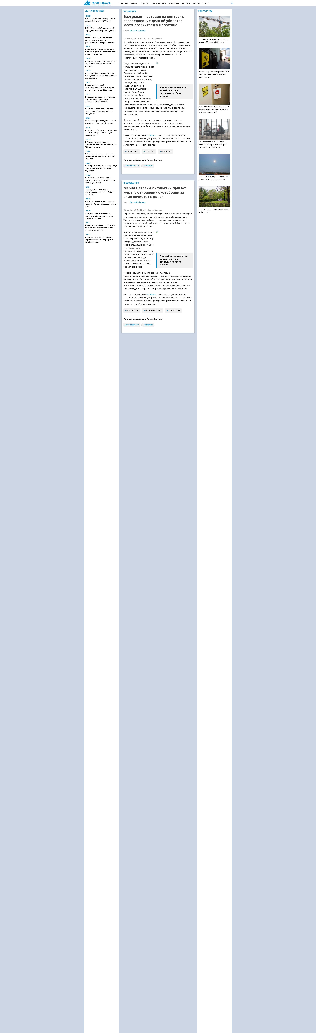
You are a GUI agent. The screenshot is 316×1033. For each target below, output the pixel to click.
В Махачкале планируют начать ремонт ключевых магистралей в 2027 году (99, 156)
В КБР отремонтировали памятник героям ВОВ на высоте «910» (214, 178)
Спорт (205, 3)
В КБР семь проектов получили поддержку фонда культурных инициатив (99, 111)
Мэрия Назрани (153, 310)
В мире (134, 3)
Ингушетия (132, 310)
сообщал (151, 135)
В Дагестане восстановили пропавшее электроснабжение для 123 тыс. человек (100, 144)
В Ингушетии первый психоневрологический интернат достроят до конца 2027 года (100, 87)
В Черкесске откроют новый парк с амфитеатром (214, 210)
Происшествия (159, 3)
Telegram (148, 165)
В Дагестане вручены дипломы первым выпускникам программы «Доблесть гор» (99, 239)
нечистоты (174, 310)
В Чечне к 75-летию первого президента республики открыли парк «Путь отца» (100, 180)
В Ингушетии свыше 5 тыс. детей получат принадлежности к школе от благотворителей (100, 227)
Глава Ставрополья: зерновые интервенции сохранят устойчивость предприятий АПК (99, 40)
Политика (123, 3)
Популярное (129, 11)
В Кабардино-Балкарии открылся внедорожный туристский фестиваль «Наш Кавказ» (100, 99)
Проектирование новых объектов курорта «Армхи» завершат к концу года (101, 204)
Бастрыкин (132, 151)
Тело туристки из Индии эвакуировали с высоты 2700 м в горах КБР (99, 192)
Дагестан (149, 151)
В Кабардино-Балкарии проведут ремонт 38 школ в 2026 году (100, 19)
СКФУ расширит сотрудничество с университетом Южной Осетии (100, 121)
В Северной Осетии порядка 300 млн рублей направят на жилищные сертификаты (101, 75)
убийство (166, 151)
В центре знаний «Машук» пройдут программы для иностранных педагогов (101, 168)
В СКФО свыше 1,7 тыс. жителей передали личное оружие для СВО (100, 29)
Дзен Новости (132, 165)
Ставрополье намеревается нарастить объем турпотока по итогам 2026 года (99, 216)
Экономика (174, 3)
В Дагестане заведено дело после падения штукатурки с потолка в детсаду (100, 63)
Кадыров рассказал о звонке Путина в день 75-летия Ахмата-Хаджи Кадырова (101, 51)
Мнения (196, 3)
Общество (144, 3)
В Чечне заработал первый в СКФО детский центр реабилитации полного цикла (101, 132)
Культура (186, 3)
